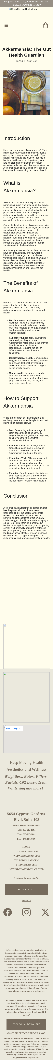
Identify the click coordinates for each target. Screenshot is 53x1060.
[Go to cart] (45, 25)
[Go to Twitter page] (45, 912)
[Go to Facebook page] (9, 912)
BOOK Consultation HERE (26, 1024)
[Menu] (6, 25)
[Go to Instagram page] (27, 912)
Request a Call (26, 890)
